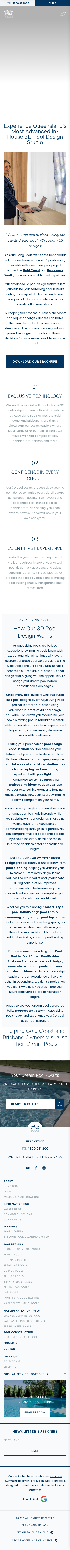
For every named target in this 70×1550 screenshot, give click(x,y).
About (8, 1181)
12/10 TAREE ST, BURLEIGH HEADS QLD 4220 (35, 1157)
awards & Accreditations (22, 1196)
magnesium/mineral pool (22, 1315)
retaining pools (15, 1265)
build (52, 3)
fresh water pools (17, 1326)
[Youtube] (27, 1168)
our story (11, 1186)
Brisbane (10, 1366)
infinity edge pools (18, 1281)
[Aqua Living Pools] (9, 14)
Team (7, 1191)
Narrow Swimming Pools (21, 1303)
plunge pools (14, 1276)
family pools (13, 1254)
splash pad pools (16, 1287)
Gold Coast (12, 1361)
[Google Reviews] (35, 1499)
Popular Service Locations (24, 1374)
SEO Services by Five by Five (32, 1540)
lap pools (11, 1292)
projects (11, 1342)
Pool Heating (13, 1231)
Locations (11, 1356)
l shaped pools (15, 1259)
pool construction (18, 1332)
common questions (18, 1214)
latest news (13, 1208)
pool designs (13, 1244)
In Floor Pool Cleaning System (26, 1236)
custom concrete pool (21, 1337)
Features (10, 1226)
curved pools (14, 1270)
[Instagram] (44, 1168)
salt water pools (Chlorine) (24, 1320)
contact (10, 1348)
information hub (16, 1203)
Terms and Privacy (35, 1525)
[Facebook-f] (35, 1168)
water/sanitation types (22, 1310)
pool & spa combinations (22, 1297)
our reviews (12, 1219)
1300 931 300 (21, 3)
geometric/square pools (22, 1249)
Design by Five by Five (32, 1532)
